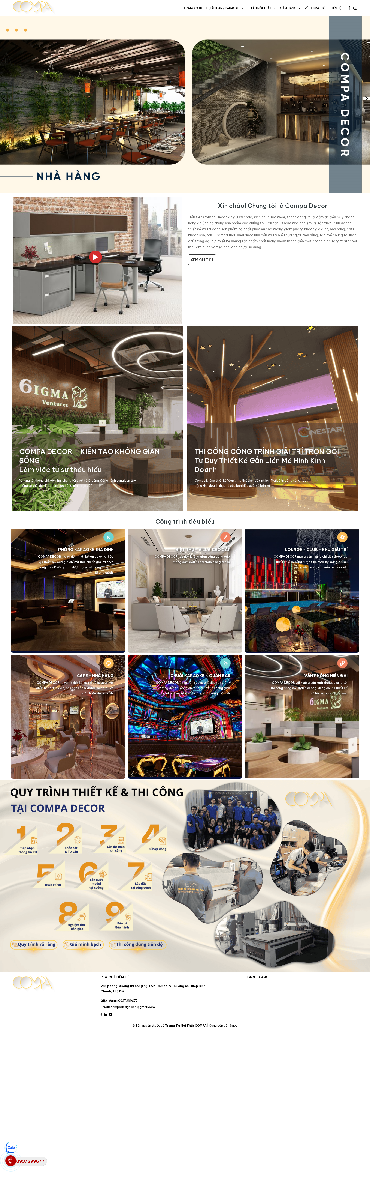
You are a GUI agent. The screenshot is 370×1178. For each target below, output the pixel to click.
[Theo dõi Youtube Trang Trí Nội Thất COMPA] (110, 1014)
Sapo (234, 1026)
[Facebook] (349, 8)
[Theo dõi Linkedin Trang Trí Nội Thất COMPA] (105, 1014)
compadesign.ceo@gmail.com (132, 1007)
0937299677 (128, 1001)
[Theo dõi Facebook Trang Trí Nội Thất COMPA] (101, 1014)
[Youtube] (355, 8)
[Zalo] (10, 1148)
